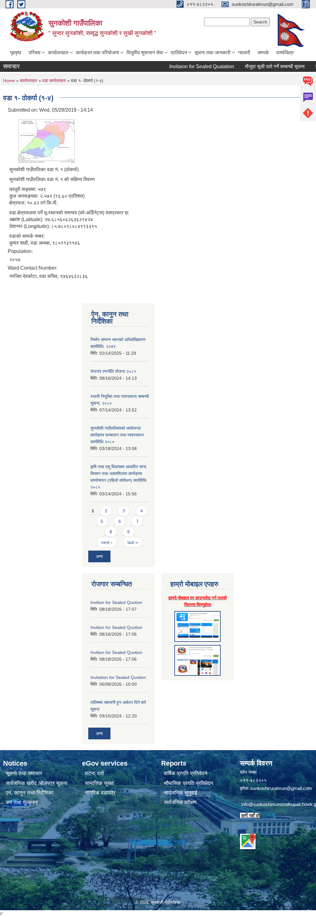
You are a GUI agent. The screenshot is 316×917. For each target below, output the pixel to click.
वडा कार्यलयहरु (54, 80)
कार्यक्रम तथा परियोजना (97, 52)
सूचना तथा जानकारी (212, 52)
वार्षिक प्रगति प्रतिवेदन (185, 773)
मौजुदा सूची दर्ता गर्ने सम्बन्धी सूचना (263, 66)
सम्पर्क (263, 52)
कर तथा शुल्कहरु (22, 802)
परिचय (34, 52)
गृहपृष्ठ (15, 52)
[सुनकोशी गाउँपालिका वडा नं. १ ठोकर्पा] (43, 139)
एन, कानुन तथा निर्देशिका (29, 793)
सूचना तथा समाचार (24, 773)
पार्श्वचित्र (285, 52)
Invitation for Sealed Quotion (118, 677)
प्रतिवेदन (179, 52)
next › (106, 542)
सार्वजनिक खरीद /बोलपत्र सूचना (36, 783)
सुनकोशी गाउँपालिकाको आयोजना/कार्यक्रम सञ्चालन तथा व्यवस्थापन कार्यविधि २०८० (117, 435)
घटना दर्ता (94, 773)
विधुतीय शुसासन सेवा (145, 52)
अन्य (99, 556)
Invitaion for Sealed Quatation (190, 66)
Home (9, 80)
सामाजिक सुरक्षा (99, 783)
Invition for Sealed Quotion (116, 602)
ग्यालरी (244, 52)
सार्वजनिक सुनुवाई (180, 793)
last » (132, 542)
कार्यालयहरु (58, 52)
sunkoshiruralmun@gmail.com (281, 788)
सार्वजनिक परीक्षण (180, 802)
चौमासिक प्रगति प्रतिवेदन (188, 783)
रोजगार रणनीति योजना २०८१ (113, 371)
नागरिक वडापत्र (100, 793)
